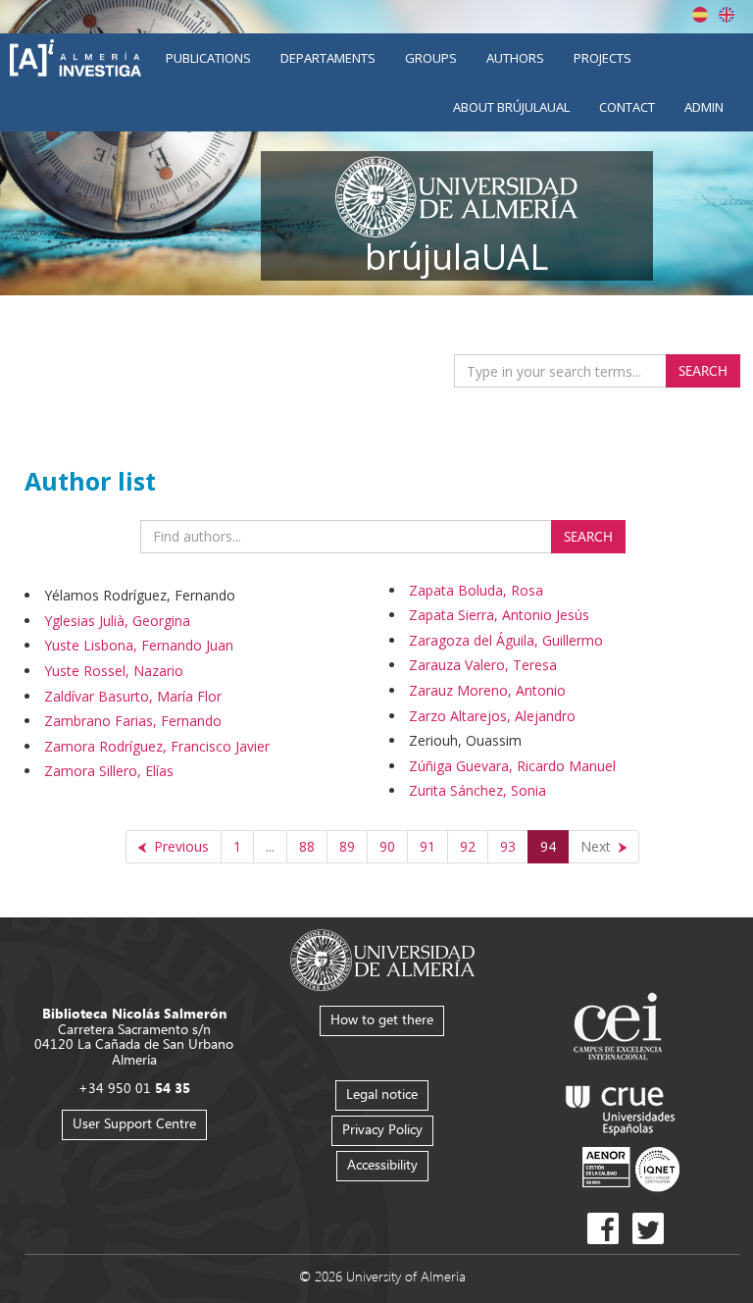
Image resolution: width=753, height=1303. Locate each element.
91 (427, 846)
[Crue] (620, 1106)
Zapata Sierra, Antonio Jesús (499, 614)
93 (508, 846)
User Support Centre (134, 1123)
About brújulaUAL (511, 107)
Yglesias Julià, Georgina (117, 620)
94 (548, 846)
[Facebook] (603, 1228)
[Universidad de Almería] (383, 959)
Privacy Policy (382, 1129)
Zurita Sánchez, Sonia (477, 790)
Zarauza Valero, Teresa (483, 664)
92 (468, 846)
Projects (602, 58)
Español (700, 15)
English (726, 15)
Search (703, 370)
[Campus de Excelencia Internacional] (621, 1028)
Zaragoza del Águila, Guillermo (506, 640)
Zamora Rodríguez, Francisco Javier (157, 746)
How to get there (381, 1019)
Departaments (328, 58)
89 (347, 846)
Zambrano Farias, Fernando (133, 720)
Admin (704, 107)
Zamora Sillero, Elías (109, 770)
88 (307, 846)
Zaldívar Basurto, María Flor (133, 696)
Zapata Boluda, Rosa (476, 590)
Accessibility (382, 1164)
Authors (515, 58)
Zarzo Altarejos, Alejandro (492, 715)
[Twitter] (648, 1228)
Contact (627, 107)
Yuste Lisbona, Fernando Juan (138, 645)
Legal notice (382, 1093)
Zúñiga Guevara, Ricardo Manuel (512, 765)
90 (387, 846)
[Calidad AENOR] (630, 1168)
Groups (431, 58)
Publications (208, 58)
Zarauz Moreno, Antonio (487, 690)
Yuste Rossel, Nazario (113, 670)
